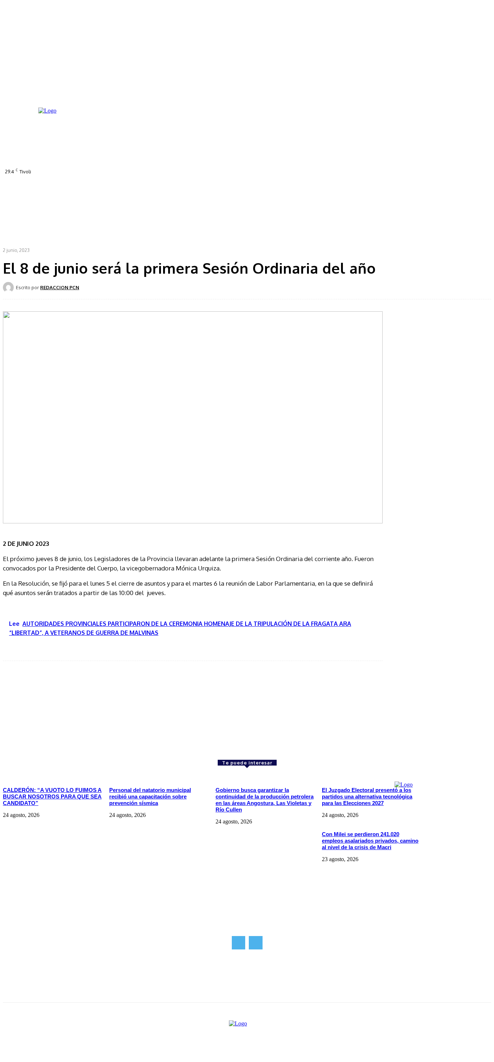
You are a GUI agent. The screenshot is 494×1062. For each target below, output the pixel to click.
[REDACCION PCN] (9, 287)
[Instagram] (205, 175)
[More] (253, 287)
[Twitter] (215, 175)
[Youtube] (226, 175)
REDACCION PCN (59, 287)
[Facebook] (195, 175)
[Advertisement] (57, 710)
